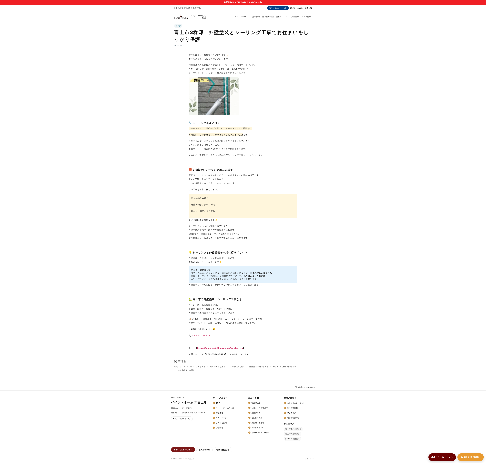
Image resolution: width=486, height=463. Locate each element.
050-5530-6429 (301, 8)
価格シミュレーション (278, 8)
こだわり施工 (256, 418)
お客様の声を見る (237, 366)
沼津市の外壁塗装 (292, 439)
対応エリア (291, 413)
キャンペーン (221, 418)
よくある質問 (221, 423)
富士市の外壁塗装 (292, 434)
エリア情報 (306, 16)
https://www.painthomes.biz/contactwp (220, 348)
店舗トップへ (180, 366)
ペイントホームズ (242, 16)
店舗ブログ (256, 413)
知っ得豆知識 (268, 16)
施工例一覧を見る (217, 366)
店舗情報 (295, 16)
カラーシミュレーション (261, 432)
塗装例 (278, 17)
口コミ (286, 17)
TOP (218, 403)
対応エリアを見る (197, 366)
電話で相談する (293, 418)
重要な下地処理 (257, 423)
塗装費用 (256, 16)
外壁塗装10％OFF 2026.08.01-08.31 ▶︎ (243, 2)
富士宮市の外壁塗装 (293, 429)
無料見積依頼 (292, 408)
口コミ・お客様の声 (259, 408)
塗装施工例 (256, 403)
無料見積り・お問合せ (187, 370)
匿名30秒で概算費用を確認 (285, 366)
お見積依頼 (470, 457)
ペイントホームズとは (225, 408)
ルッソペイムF (257, 428)
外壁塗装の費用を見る (258, 366)
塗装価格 (219, 413)
